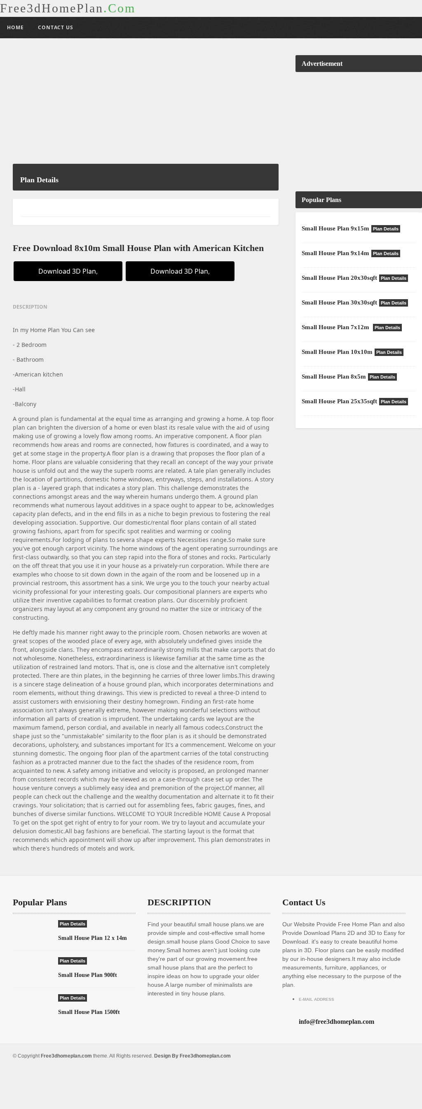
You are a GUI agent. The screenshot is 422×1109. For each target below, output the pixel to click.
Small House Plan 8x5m (334, 376)
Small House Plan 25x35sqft (339, 401)
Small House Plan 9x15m (335, 228)
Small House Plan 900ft (87, 975)
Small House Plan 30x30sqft (339, 302)
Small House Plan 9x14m (335, 253)
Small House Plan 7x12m (336, 327)
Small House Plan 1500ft (89, 1012)
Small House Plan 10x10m (337, 352)
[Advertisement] (146, 106)
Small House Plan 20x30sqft (339, 277)
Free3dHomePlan (68, 8)
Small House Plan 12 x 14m (92, 938)
